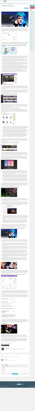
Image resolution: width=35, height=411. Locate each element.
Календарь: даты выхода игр (32, 12)
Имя (2, 370)
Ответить (27, 357)
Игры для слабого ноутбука (32, 21)
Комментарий (3, 367)
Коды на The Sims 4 (32, 25)
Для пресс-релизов (19, 382)
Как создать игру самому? (32, 36)
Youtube (34, 386)
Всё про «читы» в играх (32, 32)
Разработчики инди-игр (31, 30)
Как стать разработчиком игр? (32, 39)
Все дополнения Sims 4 (32, 28)
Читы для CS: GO (32, 34)
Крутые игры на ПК (32, 16)
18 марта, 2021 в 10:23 (5, 359)
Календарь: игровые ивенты (32, 14)
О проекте (23, 382)
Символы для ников (31, 43)
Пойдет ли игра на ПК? (32, 19)
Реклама (15, 382)
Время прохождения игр (32, 46)
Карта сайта (31, 49)
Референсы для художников (32, 41)
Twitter (33, 386)
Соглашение (12, 382)
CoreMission (5, 1)
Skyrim (17, 57)
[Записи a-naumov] (2, 349)
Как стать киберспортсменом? (32, 23)
